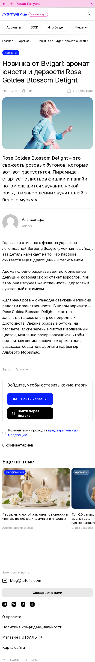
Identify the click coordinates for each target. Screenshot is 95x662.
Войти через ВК (34, 399)
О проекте (11, 616)
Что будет (56, 27)
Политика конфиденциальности (32, 627)
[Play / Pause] (3, 3)
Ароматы (13, 27)
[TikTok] (23, 604)
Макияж (80, 27)
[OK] (32, 604)
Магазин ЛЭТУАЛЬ (19, 637)
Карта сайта (13, 647)
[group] (21, 369)
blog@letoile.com (25, 580)
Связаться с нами (47, 593)
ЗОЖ (34, 27)
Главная (7, 41)
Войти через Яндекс (28, 413)
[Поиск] (89, 14)
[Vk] (14, 604)
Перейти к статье (36, 499)
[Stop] (91, 3)
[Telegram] (4, 604)
